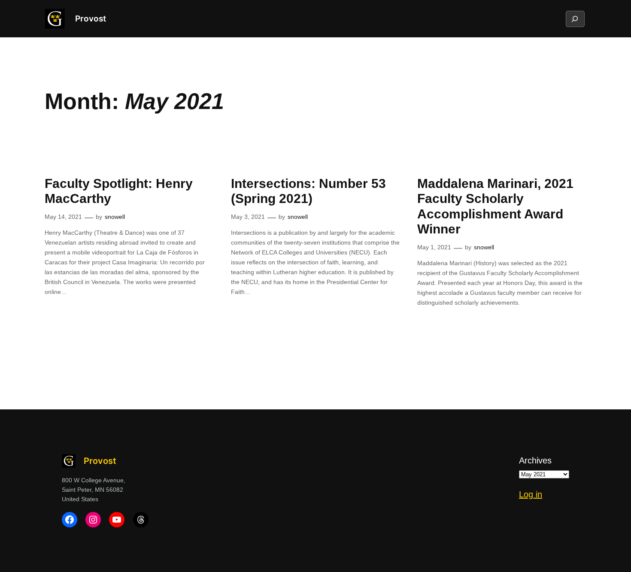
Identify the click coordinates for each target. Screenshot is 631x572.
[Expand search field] (574, 19)
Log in (530, 494)
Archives (535, 460)
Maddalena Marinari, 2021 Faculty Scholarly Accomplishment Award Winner (495, 206)
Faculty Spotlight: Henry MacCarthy (119, 191)
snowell (115, 216)
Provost (90, 18)
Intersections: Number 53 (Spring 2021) (308, 191)
